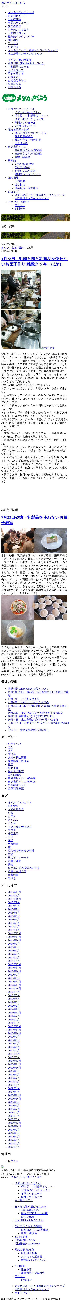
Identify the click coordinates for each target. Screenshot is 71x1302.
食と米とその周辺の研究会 (24, 868)
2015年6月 (14, 912)
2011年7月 (14, 1016)
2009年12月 (14, 1060)
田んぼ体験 (14, 19)
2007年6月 (14, 1140)
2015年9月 (14, 902)
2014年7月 (14, 950)
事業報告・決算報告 (26, 188)
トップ (5, 247)
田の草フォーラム (18, 857)
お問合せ (13, 46)
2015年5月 (14, 916)
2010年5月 (14, 1050)
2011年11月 (14, 1012)
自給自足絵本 (22, 167)
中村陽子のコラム (18, 66)
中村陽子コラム (17, 33)
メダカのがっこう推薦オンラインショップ (33, 50)
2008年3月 (14, 1119)
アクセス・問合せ (18, 201)
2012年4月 (14, 998)
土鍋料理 (13, 843)
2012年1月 (14, 1009)
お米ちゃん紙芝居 (25, 170)
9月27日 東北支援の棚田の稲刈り (28, 730)
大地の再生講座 (17, 757)
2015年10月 (14, 899)
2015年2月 (14, 926)
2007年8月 (14, 1133)
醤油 (10, 864)
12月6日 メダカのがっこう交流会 (28, 702)
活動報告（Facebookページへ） (26, 63)
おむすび (13, 806)
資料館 (12, 160)
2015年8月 (14, 905)
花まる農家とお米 (18, 129)
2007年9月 (14, 1129)
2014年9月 (14, 943)
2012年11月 (14, 985)
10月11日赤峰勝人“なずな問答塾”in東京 (31, 716)
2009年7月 (14, 1078)
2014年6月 (14, 954)
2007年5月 (14, 1143)
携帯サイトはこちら (13, 2)
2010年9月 (14, 1036)
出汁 (10, 837)
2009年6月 (14, 1081)
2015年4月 (14, 919)
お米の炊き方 (16, 809)
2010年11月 (14, 1029)
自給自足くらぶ (17, 15)
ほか (10, 747)
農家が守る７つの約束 (28, 139)
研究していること (25, 126)
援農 (10, 764)
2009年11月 (14, 1064)
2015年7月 (14, 909)
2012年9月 (14, 992)
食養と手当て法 (17, 871)
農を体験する (16, 73)
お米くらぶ (14, 743)
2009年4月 (14, 1088)
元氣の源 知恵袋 (24, 164)
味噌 (10, 840)
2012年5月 (14, 995)
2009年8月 (14, 1074)
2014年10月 (14, 940)
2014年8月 (14, 947)
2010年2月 (14, 1057)
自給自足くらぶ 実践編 (28, 153)
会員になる (14, 84)
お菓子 (12, 816)
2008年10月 (14, 1098)
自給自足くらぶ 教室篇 (21, 781)
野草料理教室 (16, 788)
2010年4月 (14, 1054)
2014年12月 (14, 933)
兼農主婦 (13, 833)
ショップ (13, 191)
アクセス (13, 43)
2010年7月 (14, 1043)
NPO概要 (13, 40)
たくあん (13, 819)
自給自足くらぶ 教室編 (28, 150)
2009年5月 (14, 1085)
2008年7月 (14, 1109)
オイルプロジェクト (20, 802)
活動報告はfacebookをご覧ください (28, 688)
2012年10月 (14, 988)
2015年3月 (14, 923)
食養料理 (13, 874)
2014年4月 (14, 961)
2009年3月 (14, 1091)
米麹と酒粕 (14, 861)
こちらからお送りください (26, 1177)
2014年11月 (14, 936)
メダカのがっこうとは (21, 12)
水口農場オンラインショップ (25, 53)
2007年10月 (14, 1126)
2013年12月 (14, 964)
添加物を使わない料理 (21, 850)
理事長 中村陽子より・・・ (32, 115)
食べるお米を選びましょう (30, 133)
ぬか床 (12, 823)
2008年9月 (14, 1102)
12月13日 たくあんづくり (24, 699)
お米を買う (14, 77)
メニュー (6, 6)
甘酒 (10, 854)
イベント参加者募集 (20, 59)
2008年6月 (14, 1112)
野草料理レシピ (17, 785)
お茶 (10, 812)
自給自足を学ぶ (17, 80)
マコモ (12, 830)
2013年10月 (14, 971)
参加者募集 (14, 26)
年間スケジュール (18, 22)
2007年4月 (14, 1147)
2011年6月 (14, 1019)
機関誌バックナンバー (21, 36)
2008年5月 (14, 1116)
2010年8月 (14, 1040)
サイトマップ (16, 70)
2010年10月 (14, 1033)
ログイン (13, 1160)
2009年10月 (14, 1067)
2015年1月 (14, 930)
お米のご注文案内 (18, 29)
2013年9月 (14, 974)
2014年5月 (14, 957)
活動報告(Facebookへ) (27, 1243)
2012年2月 (14, 1005)
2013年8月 (14, 978)
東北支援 (13, 767)
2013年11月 (14, 967)
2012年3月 (14, 1002)
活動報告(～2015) (25, 1240)
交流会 (12, 754)
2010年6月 (14, 1047)
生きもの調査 (16, 771)
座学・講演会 (22, 157)
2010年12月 (14, 1026)
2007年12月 (14, 1122)
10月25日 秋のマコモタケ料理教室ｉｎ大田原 (35, 712)
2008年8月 (14, 1105)
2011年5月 (14, 1023)
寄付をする (14, 87)
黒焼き (12, 878)
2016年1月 (14, 895)
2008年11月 (14, 1095)
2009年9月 (14, 1071)
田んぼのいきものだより (29, 1220)
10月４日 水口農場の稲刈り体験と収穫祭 (33, 719)
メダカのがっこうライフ (29, 119)
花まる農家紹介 (24, 136)
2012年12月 (14, 981)
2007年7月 (14, 1136)
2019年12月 (14, 892)
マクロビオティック (20, 826)
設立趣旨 (20, 184)
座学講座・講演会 (18, 761)
